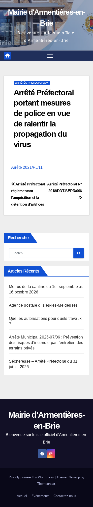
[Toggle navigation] (50, 55)
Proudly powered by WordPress (32, 477)
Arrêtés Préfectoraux (31, 82)
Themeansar (46, 484)
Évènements (40, 496)
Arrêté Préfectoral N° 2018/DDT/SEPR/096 (64, 187)
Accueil (22, 496)
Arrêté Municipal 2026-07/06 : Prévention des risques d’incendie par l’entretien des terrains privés (46, 342)
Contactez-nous (65, 496)
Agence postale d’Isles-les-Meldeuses (43, 305)
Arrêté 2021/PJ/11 (27, 167)
